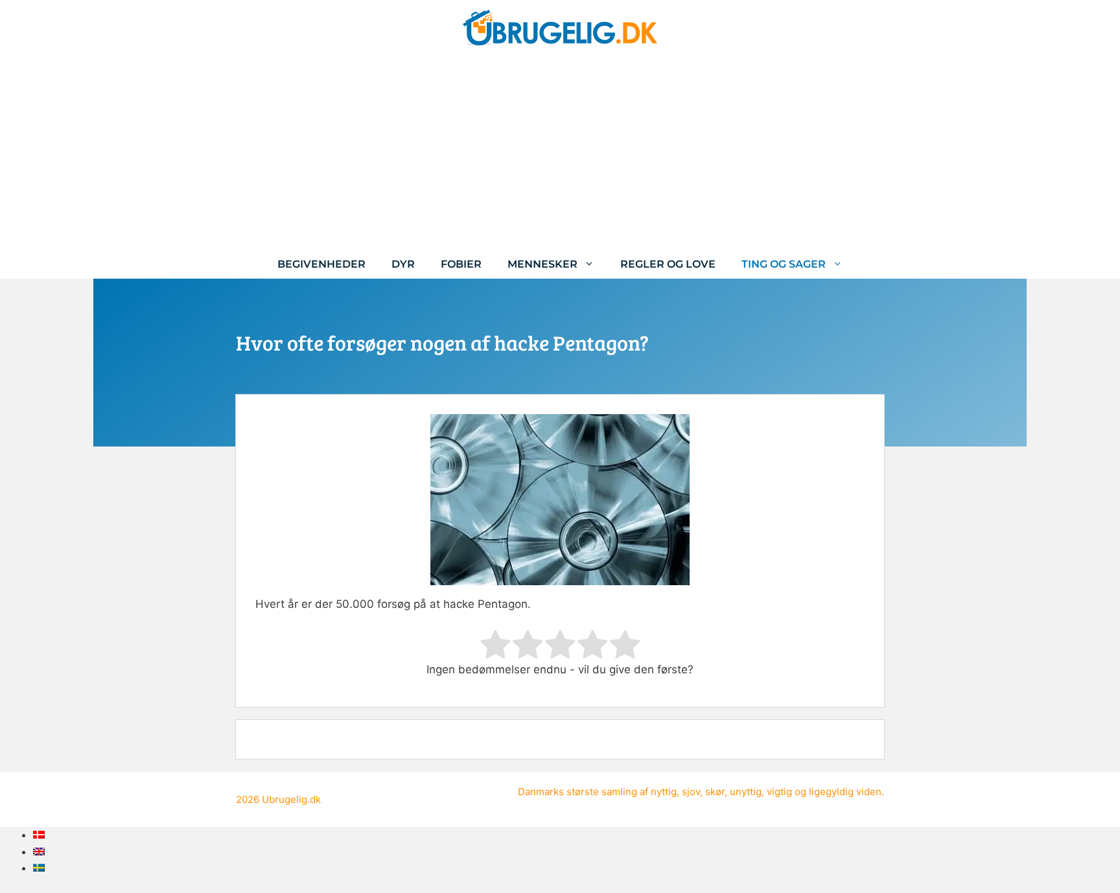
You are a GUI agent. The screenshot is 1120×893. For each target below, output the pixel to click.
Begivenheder (321, 264)
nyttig (664, 791)
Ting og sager (783, 264)
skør (715, 791)
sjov (691, 791)
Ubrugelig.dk (291, 799)
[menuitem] (39, 834)
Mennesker (543, 264)
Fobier (461, 264)
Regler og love (668, 264)
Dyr (403, 264)
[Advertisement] (560, 152)
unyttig (746, 791)
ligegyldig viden (845, 791)
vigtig (779, 791)
